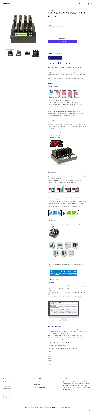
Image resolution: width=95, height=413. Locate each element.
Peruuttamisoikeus (7, 386)
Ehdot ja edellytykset (7, 390)
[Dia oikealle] (41, 53)
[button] (17, 4)
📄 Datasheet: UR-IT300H (55, 58)
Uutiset (4, 393)
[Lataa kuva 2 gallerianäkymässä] (19, 53)
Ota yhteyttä (5, 381)
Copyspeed (50, 25)
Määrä (49, 31)
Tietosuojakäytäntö (7, 388)
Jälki (4, 395)
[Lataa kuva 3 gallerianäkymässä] (27, 53)
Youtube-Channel (7, 397)
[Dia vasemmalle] (4, 53)
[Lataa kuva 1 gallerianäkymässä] (10, 53)
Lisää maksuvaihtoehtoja (62, 44)
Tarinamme (5, 384)
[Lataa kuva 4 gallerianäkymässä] (36, 53)
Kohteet (49, 19)
